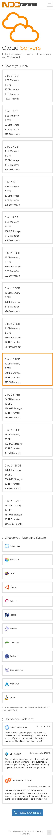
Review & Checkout (29, 812)
